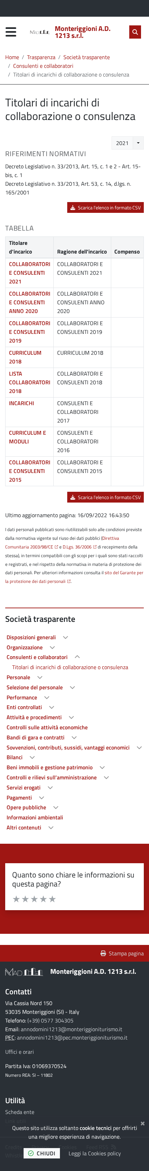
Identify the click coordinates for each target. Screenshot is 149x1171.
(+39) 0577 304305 (50, 1020)
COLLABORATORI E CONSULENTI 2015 (29, 471)
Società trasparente (86, 57)
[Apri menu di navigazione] (11, 31)
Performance (22, 697)
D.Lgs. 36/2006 (77, 546)
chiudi (46, 1153)
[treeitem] (74, 637)
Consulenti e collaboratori (43, 66)
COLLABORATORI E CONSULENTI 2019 (29, 332)
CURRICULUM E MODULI (27, 437)
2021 (122, 143)
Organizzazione (25, 647)
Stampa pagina (126, 953)
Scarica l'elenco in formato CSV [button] (109, 207)
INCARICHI (21, 403)
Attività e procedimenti (35, 717)
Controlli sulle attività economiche (47, 727)
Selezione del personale (35, 687)
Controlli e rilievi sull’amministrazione (52, 777)
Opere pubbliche (27, 807)
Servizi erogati (24, 787)
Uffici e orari (19, 1052)
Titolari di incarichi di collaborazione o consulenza (70, 667)
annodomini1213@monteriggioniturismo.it (71, 1029)
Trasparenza (41, 57)
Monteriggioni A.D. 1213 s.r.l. (93, 971)
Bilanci (15, 757)
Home (12, 57)
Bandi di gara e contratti (36, 737)
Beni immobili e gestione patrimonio (50, 767)
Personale (19, 677)
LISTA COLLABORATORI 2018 (29, 382)
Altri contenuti (25, 827)
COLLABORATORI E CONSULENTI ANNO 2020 (29, 302)
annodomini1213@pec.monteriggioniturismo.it (72, 1037)
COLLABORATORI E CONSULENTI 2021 (29, 273)
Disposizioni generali (32, 637)
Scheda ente (19, 1112)
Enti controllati (25, 707)
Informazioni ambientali (35, 817)
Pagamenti (20, 797)
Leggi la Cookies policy (95, 1153)
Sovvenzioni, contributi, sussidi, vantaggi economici (69, 747)
